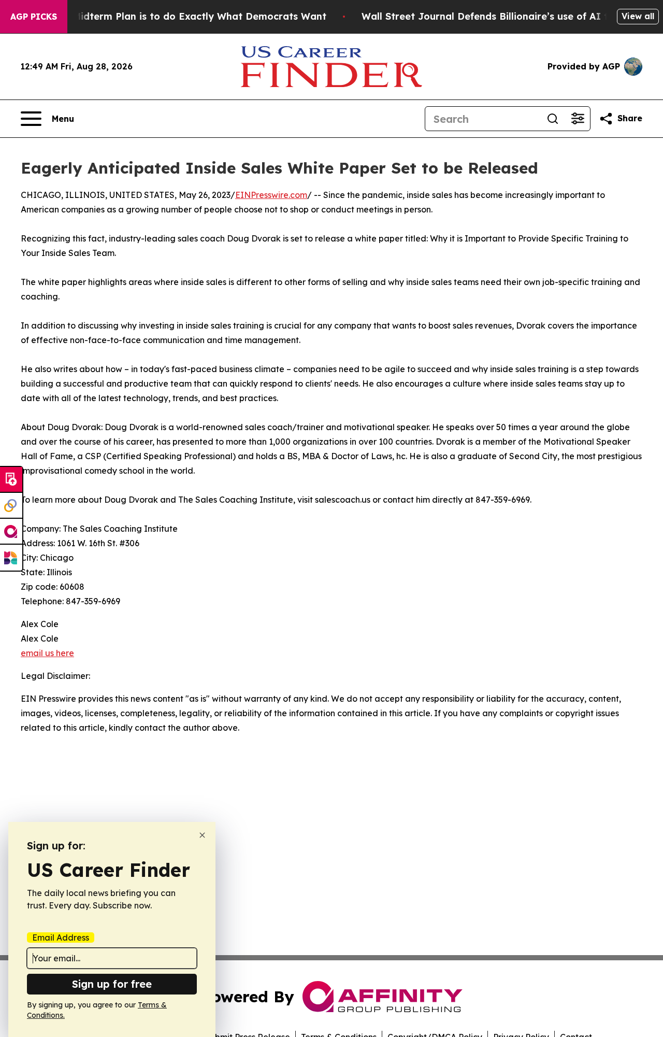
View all (638, 16)
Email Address (60, 937)
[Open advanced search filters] (577, 119)
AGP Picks (33, 16)
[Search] (552, 119)
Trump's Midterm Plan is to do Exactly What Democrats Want (179, 16)
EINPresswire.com (271, 195)
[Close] (202, 835)
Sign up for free (112, 983)
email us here (47, 653)
